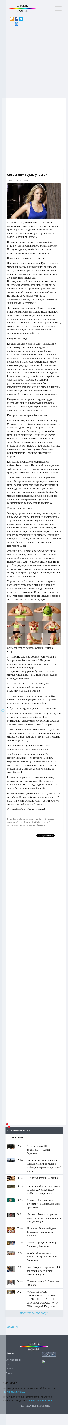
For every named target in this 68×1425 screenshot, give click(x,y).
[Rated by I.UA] (49, 1362)
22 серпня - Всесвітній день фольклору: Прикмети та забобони (41, 1232)
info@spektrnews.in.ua (40, 1400)
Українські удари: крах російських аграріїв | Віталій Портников (42, 1257)
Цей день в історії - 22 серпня (42, 1178)
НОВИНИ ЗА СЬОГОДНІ (34, 1313)
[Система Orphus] (49, 1353)
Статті (9, 1364)
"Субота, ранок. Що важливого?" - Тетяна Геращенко (38, 1150)
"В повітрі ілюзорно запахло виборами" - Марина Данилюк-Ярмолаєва (43, 1204)
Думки (9, 1368)
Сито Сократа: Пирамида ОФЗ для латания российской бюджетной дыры (43, 1271)
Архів (9, 1373)
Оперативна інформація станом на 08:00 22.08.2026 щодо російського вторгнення (44, 1190)
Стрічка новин (13, 1359)
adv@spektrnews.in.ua (13, 1391)
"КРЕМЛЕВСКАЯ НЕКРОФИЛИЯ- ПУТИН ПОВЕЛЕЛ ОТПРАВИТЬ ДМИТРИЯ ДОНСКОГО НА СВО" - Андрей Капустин (42, 1298)
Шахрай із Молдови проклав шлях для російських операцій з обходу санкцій (44, 1218)
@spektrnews (11, 1326)
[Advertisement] (34, 61)
